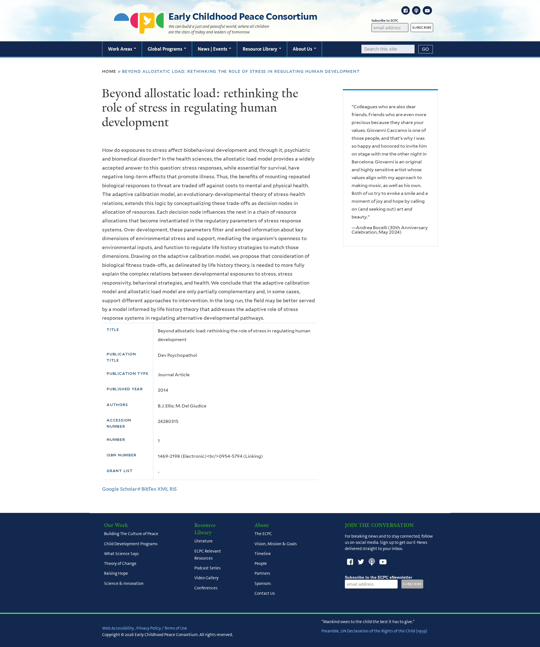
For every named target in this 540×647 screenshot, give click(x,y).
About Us (303, 49)
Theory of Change (120, 564)
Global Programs (165, 49)
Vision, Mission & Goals (276, 544)
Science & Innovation (124, 583)
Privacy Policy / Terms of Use (161, 628)
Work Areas (120, 49)
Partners (262, 573)
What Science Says (121, 553)
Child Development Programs (131, 544)
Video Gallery (206, 578)
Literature (203, 541)
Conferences (205, 588)
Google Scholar (121, 489)
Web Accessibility (118, 628)
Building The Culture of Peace (131, 534)
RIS (173, 489)
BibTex (148, 489)
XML (162, 489)
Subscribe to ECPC (385, 20)
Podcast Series (207, 568)
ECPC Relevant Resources (207, 554)
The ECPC (263, 534)
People (261, 564)
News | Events (213, 49)
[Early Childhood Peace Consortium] (139, 30)
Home (109, 71)
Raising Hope (116, 573)
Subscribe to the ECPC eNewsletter (378, 577)
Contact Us (265, 593)
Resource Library (260, 49)
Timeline (263, 553)
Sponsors (263, 583)
